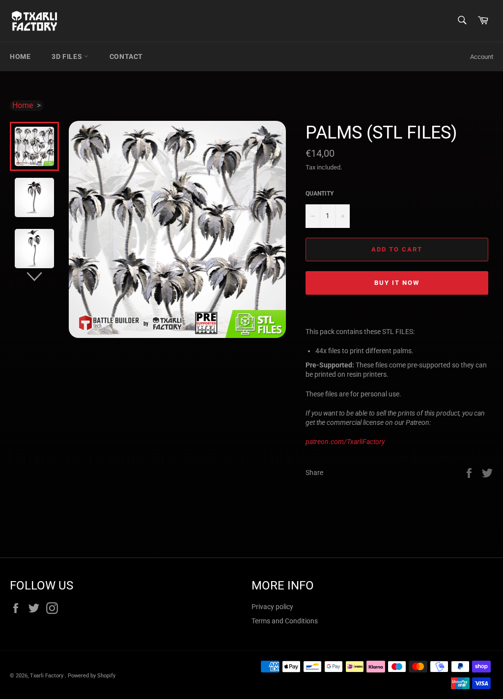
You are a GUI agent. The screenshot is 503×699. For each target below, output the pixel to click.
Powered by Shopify (91, 675)
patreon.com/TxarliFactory (345, 442)
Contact (126, 56)
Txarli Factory (47, 675)
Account (481, 56)
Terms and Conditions (285, 621)
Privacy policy (272, 607)
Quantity (320, 193)
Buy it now (396, 282)
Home (20, 56)
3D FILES (68, 56)
